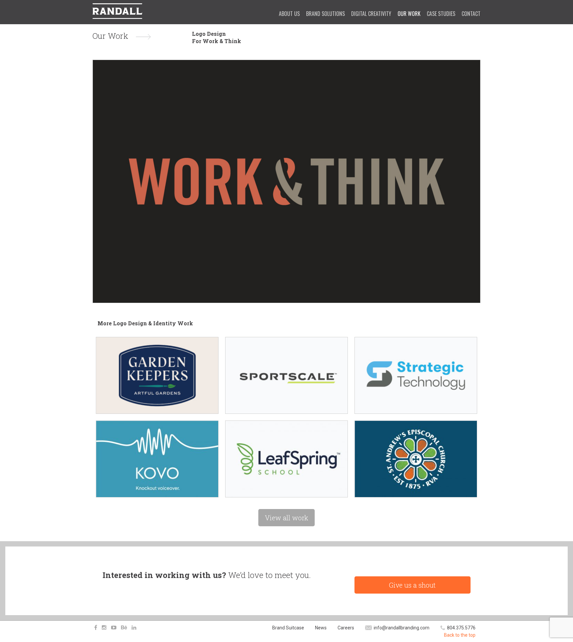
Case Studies (441, 13)
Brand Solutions (325, 13)
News (321, 627)
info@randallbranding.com (401, 627)
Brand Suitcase (288, 627)
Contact (471, 13)
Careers (346, 627)
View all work (286, 517)
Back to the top (460, 635)
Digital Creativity (371, 13)
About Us (289, 13)
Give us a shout (412, 585)
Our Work (409, 13)
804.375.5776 (461, 627)
